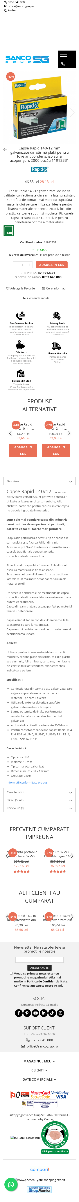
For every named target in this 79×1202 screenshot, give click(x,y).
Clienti (38, 1070)
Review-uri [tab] (15, 808)
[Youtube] (35, 1013)
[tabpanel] (39, 107)
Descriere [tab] (13, 481)
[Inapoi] (3, 149)
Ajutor (11, 10)
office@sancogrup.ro (21, 6)
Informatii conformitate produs (27, 782)
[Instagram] (60, 1013)
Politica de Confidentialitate (47, 981)
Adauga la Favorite (22, 288)
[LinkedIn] (44, 1013)
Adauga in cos (51, 265)
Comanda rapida (37, 298)
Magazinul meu (37, 1061)
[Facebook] (19, 1013)
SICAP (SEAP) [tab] (15, 800)
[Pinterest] (27, 1013)
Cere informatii (55, 288)
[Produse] (64, 56)
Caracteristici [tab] (15, 792)
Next (72, 112)
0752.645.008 (16, 2)
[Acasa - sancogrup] (27, 59)
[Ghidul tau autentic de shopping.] (39, 1169)
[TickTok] (52, 1013)
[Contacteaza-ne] (63, 63)
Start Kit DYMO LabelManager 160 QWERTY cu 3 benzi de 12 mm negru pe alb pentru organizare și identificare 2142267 (58, 854)
